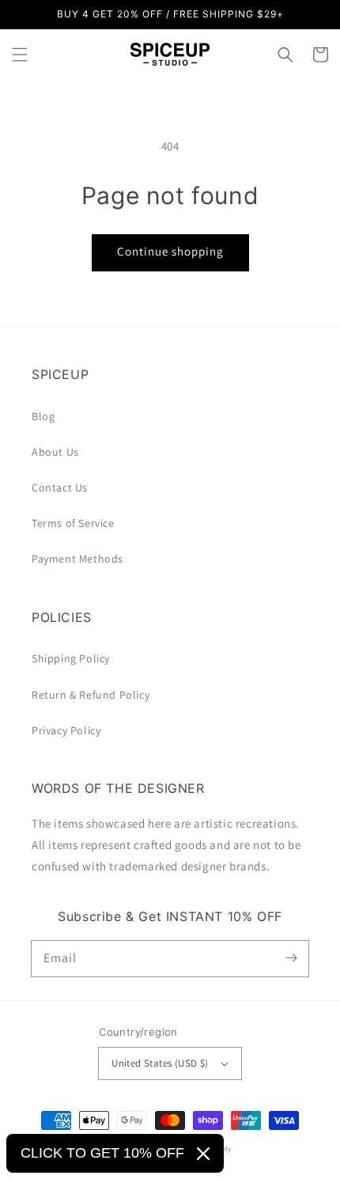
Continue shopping (170, 251)
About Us (55, 452)
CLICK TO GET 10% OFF (102, 1153)
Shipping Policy (71, 658)
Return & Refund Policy (90, 695)
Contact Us (60, 487)
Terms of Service (73, 523)
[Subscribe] (291, 958)
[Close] (203, 1153)
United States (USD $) (159, 1063)
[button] (19, 54)
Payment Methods (77, 559)
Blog (43, 416)
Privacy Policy (66, 730)
